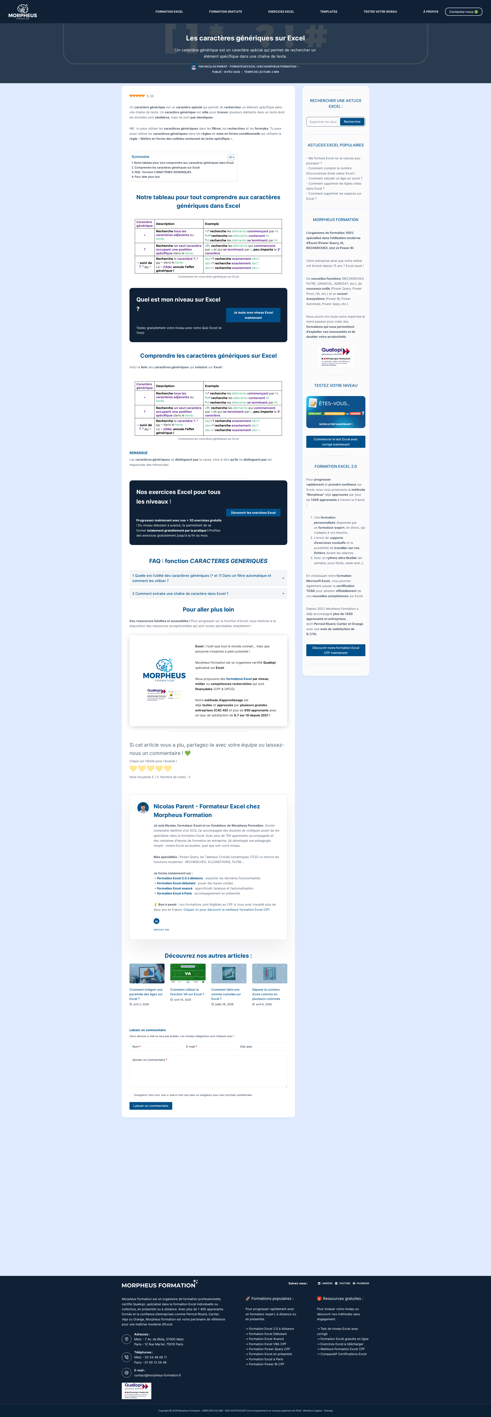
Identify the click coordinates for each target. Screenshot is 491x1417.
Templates (328, 11)
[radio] (133, 769)
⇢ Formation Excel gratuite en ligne (342, 1339)
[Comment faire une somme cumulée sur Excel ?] (228, 973)
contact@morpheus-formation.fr (157, 1375)
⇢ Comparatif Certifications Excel (342, 1354)
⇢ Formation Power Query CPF (268, 1349)
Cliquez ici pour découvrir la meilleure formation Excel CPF (226, 910)
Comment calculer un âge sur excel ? (335, 178)
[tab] (208, 578)
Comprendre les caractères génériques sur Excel (167, 167)
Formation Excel (169, 11)
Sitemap (328, 1410)
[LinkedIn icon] (156, 921)
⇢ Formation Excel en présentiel (269, 1354)
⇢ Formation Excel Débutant (266, 1334)
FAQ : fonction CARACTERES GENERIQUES (163, 172)
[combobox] (323, 122)
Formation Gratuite (225, 11)
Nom (136, 1046)
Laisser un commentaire (150, 1106)
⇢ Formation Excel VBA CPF (266, 1344)
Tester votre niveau (380, 11)
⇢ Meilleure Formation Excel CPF (341, 1349)
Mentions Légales (312, 1410)
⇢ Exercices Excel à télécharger (340, 1344)
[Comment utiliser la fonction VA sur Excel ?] (187, 973)
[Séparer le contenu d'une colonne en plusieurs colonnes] (269, 973)
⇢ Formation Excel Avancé (265, 1339)
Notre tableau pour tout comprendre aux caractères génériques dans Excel (184, 162)
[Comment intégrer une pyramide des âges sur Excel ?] (147, 973)
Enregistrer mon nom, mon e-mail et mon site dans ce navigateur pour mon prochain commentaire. (193, 1094)
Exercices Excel (281, 11)
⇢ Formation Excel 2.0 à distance (270, 1329)
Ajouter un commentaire (149, 1060)
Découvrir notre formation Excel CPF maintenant (335, 650)
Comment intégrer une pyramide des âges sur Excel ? (146, 994)
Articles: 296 (161, 929)
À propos (430, 11)
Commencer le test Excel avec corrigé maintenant (336, 441)
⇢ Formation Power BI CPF (265, 1364)
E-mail (191, 1046)
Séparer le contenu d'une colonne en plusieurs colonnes (266, 994)
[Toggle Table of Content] (229, 157)
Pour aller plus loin (147, 176)
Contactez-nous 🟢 (463, 12)
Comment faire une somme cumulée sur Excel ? (226, 994)
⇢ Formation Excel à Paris (264, 1359)
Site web (246, 1046)
